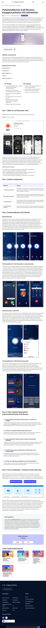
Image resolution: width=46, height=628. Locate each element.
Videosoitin (4, 600)
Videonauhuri (21, 551)
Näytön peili (15, 608)
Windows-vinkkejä (16, 602)
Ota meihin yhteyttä (29, 599)
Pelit (13, 610)
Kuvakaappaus (5, 602)
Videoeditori (15, 600)
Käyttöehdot (28, 603)
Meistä (26, 597)
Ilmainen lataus (7, 589)
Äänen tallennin (25, 15)
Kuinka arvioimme (29, 605)
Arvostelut (7, 5)
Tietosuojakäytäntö (29, 601)
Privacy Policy (34, 626)
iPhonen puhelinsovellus (23, 157)
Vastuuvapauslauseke (29, 608)
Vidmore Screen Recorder (14, 476)
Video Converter (5, 597)
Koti (3, 5)
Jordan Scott (6, 15)
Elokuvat (4, 610)
